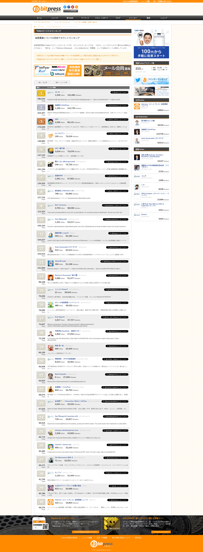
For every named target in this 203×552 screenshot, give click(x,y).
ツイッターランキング (62, 22)
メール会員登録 (71, 11)
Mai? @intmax (60, 205)
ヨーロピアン (60, 133)
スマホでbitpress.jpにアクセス (85, 532)
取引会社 (70, 18)
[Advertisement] (128, 9)
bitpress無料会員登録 (69, 538)
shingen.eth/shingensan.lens (66, 430)
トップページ (39, 26)
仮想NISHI (59, 176)
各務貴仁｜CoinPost (63, 387)
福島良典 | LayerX (61, 233)
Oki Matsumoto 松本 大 (64, 457)
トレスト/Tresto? (61, 289)
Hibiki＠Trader (60, 261)
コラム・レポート (101, 18)
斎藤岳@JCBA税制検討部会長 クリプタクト (155, 166)
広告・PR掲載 (102, 538)
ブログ (117, 18)
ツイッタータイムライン (42, 22)
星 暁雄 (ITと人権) (148, 121)
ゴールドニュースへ (161, 532)
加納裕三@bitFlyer (62, 105)
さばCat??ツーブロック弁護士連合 (68, 486)
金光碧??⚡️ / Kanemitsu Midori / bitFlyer (71, 401)
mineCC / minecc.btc (63, 444)
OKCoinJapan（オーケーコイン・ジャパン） (155, 194)
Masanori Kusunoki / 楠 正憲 (66, 275)
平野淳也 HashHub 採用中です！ (68, 331)
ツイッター (133, 18)
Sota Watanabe (61, 219)
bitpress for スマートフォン (63, 518)
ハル (143, 185)
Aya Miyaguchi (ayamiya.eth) (66, 416)
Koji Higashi (60, 317)
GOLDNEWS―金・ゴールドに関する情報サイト (143, 518)
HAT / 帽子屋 (60, 148)
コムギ (143, 176)
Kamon (144, 214)
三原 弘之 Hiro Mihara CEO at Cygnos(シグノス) (152, 204)
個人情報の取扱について (121, 538)
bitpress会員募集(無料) (130, 1)
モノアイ (58, 472)
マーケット (85, 18)
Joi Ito (57, 92)
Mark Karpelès (60, 374)
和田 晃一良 (59, 346)
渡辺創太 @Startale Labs (64, 191)
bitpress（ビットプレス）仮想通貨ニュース (71, 500)
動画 (148, 18)
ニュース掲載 (145, 1)
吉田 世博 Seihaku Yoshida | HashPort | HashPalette (152, 155)
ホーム (39, 18)
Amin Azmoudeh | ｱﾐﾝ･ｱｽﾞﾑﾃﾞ (66, 247)
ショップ (163, 18)
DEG (57, 119)
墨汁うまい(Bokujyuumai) (65, 161)
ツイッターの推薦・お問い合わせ (85, 22)
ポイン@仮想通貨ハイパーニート (67, 302)
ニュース (54, 18)
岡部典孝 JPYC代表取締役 (65, 359)
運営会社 (138, 538)
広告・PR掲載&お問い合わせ (162, 1)
